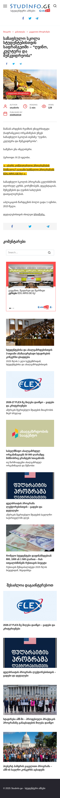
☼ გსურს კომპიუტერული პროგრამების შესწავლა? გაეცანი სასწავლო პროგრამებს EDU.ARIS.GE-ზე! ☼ (28, 169)
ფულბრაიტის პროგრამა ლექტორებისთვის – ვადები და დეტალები (24, 507)
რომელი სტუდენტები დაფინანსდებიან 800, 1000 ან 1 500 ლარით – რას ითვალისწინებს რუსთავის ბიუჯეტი (29, 559)
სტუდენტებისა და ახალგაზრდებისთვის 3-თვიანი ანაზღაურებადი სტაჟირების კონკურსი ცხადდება (29, 353)
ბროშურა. (39, 214)
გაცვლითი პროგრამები (18, 93)
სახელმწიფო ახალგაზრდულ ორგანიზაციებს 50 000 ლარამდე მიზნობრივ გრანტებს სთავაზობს (25, 454)
